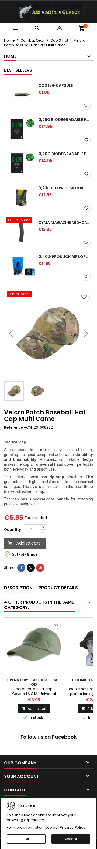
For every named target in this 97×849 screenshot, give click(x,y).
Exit (26, 838)
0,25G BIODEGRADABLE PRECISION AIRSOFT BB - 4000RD (65, 119)
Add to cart (24, 543)
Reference (13, 427)
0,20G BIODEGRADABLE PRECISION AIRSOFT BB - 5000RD (65, 154)
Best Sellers (18, 70)
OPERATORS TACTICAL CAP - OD (33, 682)
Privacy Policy (72, 827)
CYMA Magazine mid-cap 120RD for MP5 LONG (65, 222)
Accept (70, 838)
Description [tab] (18, 588)
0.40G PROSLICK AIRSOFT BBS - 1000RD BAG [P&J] (65, 256)
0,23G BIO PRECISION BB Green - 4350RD (65, 188)
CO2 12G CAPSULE (56, 85)
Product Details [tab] (58, 588)
